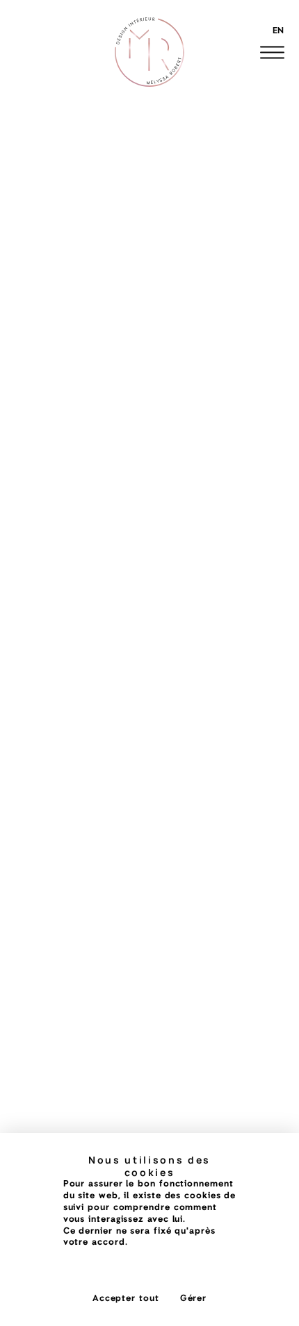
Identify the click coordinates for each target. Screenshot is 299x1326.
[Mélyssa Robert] (149, 52)
